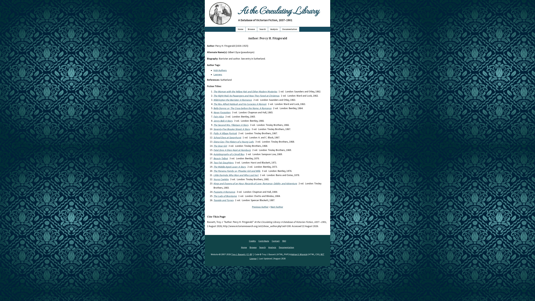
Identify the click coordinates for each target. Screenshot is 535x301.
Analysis (274, 29)
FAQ (284, 241)
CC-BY (249, 254)
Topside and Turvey (223, 200)
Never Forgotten (221, 112)
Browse (251, 29)
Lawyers (217, 74)
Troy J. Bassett (238, 254)
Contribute (263, 241)
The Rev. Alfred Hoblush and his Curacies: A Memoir (239, 104)
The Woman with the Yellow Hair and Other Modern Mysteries (245, 91)
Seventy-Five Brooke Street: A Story (231, 129)
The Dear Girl (220, 145)
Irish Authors (220, 70)
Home (240, 29)
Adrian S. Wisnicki (299, 254)
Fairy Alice (218, 116)
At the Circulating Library (278, 10)
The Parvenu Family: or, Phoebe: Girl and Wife (236, 171)
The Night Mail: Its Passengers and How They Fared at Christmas (246, 95)
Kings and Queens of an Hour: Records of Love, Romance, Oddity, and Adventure (255, 183)
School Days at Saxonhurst (227, 137)
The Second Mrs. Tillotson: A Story (230, 125)
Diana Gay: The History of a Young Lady (233, 141)
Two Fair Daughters (223, 162)
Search (262, 29)
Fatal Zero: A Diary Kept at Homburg (232, 150)
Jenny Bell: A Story (223, 120)
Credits (252, 241)
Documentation (289, 29)
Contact (276, 241)
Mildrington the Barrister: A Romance (232, 99)
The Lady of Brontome (225, 196)
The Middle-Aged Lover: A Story (229, 166)
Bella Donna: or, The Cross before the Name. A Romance (242, 108)
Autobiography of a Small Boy (228, 154)
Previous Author (260, 206)
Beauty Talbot (220, 158)
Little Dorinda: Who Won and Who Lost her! (235, 175)
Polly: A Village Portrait (225, 133)
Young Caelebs (220, 179)
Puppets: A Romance (224, 191)
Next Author (276, 206)
